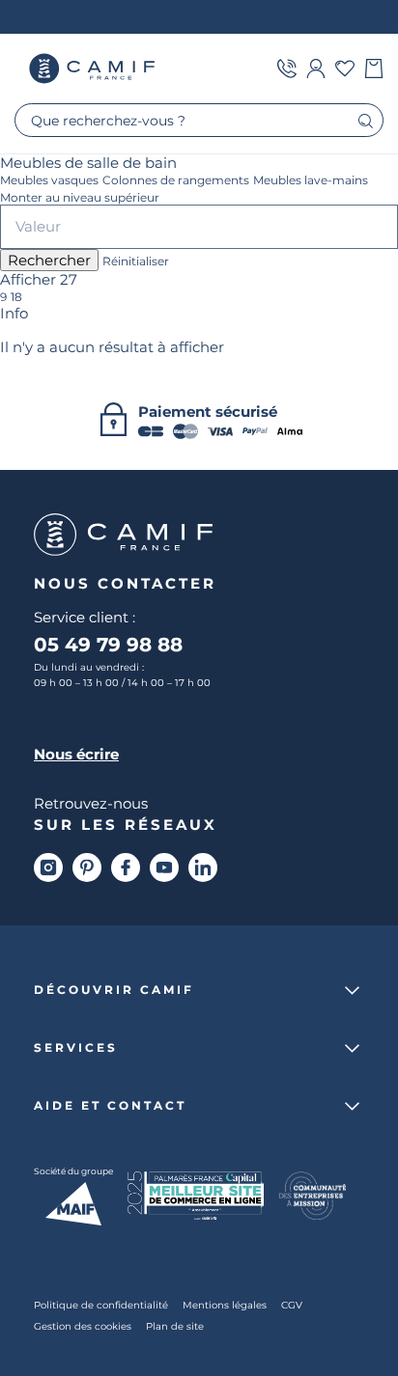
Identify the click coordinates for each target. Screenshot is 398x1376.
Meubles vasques (49, 180)
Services (76, 1048)
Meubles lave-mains (310, 180)
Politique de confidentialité (101, 1305)
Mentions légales (225, 1305)
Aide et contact (110, 1106)
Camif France (94, 68)
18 (16, 297)
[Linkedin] (202, 867)
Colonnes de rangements (175, 180)
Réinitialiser (135, 261)
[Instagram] (48, 867)
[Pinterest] (86, 867)
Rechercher (49, 260)
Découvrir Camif (114, 990)
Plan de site (175, 1327)
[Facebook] (125, 867)
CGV (291, 1305)
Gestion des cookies (82, 1327)
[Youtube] (164, 867)
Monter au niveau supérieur (79, 198)
